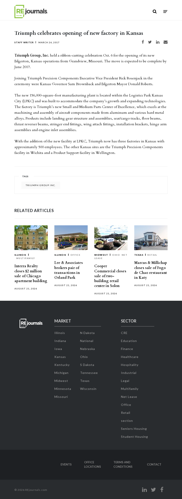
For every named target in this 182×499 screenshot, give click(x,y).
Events (66, 464)
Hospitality (129, 365)
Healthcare (129, 357)
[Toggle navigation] (165, 11)
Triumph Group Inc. (41, 185)
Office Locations (92, 464)
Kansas (60, 357)
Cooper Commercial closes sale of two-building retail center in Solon (110, 276)
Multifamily (25, 258)
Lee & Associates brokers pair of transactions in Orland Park (68, 270)
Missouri (61, 397)
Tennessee (89, 373)
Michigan (61, 373)
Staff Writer (24, 42)
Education (129, 341)
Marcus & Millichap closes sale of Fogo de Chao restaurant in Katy (150, 270)
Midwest (101, 254)
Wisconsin (88, 389)
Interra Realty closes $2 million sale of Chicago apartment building (30, 273)
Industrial (128, 373)
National (86, 341)
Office (75, 254)
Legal (125, 381)
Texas (138, 254)
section (127, 420)
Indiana (60, 341)
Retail (152, 254)
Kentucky (62, 365)
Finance (127, 349)
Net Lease (129, 397)
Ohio (116, 254)
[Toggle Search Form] (154, 12)
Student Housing (134, 436)
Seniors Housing (134, 428)
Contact (154, 464)
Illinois (20, 254)
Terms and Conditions (123, 464)
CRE (124, 333)
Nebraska (87, 349)
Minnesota (62, 389)
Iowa (58, 349)
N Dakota (87, 333)
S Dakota (87, 365)
